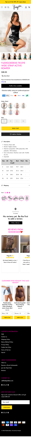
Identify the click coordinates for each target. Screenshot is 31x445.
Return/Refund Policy (7, 342)
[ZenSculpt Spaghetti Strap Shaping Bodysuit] (20, 293)
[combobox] (7, 313)
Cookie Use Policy (6, 347)
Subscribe (6, 407)
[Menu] (5, 7)
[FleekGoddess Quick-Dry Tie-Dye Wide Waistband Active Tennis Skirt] (7, 293)
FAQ (2, 334)
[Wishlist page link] (2, 7)
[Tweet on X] (5, 192)
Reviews (3, 370)
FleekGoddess (8, 430)
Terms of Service (5, 350)
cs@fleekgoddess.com (7, 381)
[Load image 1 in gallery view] (15, 31)
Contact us (4, 337)
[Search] (9, 7)
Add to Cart (7, 317)
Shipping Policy (5, 339)
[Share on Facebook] (7, 192)
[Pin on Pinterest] (9, 192)
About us (3, 363)
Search (3, 352)
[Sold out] (4, 106)
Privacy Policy (5, 345)
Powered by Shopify (16, 430)
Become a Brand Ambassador (9, 365)
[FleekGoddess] (17, 7)
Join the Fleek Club (6, 368)
